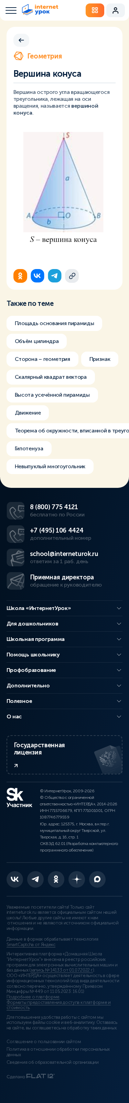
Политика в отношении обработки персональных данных (58, 1052)
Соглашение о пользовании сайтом (44, 1041)
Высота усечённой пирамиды (52, 395)
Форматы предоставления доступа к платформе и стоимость (59, 1005)
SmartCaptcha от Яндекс (31, 944)
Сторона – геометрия (42, 359)
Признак (99, 359)
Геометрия (44, 56)
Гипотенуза (29, 448)
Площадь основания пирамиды (54, 323)
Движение (28, 413)
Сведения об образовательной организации (53, 1062)
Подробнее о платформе (33, 997)
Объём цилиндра (37, 341)
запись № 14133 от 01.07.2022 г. (62, 970)
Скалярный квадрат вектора (51, 377)
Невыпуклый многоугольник (50, 466)
